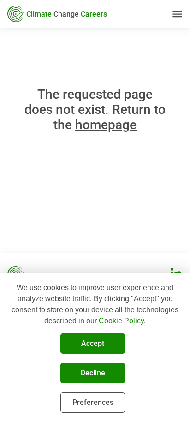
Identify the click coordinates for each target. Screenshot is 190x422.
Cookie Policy (121, 321)
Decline (93, 373)
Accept (92, 343)
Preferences (92, 402)
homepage (106, 124)
